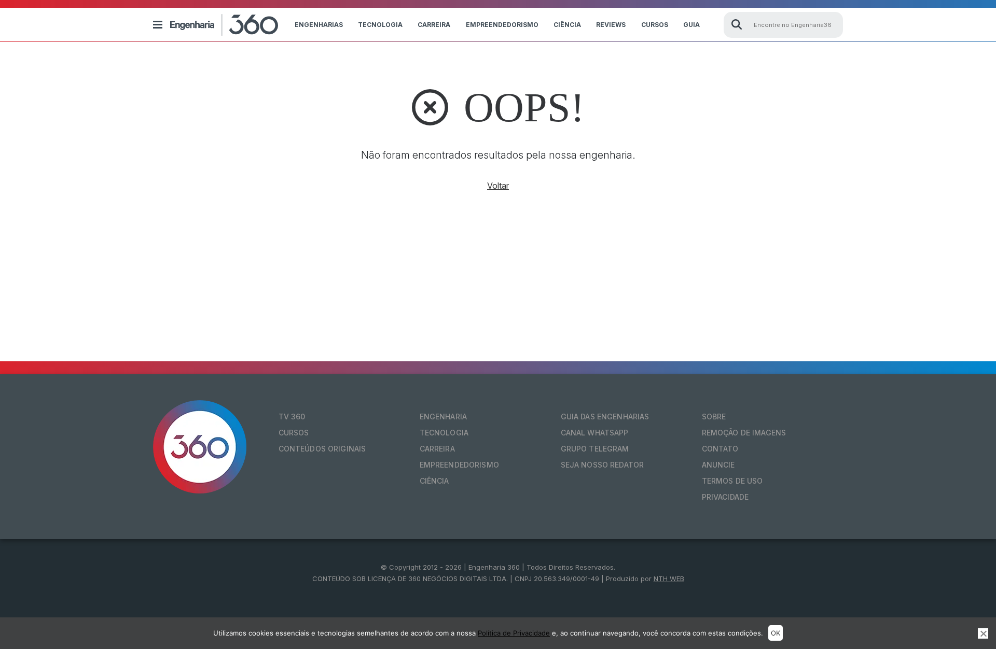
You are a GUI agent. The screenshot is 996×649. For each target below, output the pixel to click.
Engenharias (319, 25)
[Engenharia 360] (224, 24)
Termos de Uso (732, 480)
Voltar (498, 185)
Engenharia (443, 416)
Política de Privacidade (514, 633)
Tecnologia (380, 25)
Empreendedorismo (502, 25)
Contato (720, 448)
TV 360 (292, 416)
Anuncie (718, 464)
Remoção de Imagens (744, 432)
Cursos (654, 25)
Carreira (434, 25)
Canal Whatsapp (595, 432)
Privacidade (725, 496)
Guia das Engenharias (605, 416)
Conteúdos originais (322, 448)
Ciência (567, 25)
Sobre (714, 416)
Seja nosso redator (602, 464)
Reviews (611, 25)
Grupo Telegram (595, 448)
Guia (691, 25)
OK (775, 633)
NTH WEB (669, 578)
